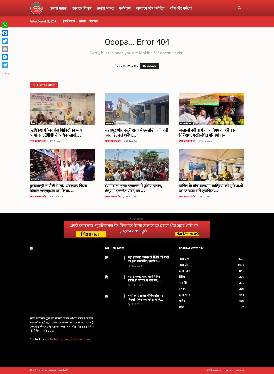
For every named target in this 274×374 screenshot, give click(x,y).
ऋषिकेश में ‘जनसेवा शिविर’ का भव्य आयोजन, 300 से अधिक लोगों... (56, 133)
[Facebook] (5, 33)
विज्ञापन (93, 21)
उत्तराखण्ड (109, 123)
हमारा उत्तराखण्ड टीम (38, 140)
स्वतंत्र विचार (82, 8)
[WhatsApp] (5, 25)
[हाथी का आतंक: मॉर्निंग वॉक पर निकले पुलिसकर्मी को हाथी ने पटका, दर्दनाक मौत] (115, 301)
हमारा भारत (105, 8)
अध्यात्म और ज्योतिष (150, 8)
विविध (33, 123)
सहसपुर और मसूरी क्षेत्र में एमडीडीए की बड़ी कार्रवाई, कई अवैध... (136, 133)
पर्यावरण (125, 8)
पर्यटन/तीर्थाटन (185, 123)
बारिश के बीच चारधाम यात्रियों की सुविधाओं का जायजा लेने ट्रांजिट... (211, 188)
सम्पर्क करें (239, 370)
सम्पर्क (82, 21)
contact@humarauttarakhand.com (67, 339)
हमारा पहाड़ (58, 8)
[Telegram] (5, 65)
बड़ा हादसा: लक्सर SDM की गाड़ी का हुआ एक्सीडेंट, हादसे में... (148, 259)
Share (5, 73)
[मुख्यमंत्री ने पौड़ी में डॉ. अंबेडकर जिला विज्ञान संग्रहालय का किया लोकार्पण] (62, 165)
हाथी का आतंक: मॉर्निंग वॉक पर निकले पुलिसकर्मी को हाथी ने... (145, 298)
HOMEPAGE (149, 65)
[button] (239, 8)
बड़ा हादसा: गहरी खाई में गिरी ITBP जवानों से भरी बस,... (144, 278)
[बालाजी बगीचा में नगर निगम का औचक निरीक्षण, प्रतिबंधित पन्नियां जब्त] (211, 109)
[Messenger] (5, 57)
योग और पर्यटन (181, 8)
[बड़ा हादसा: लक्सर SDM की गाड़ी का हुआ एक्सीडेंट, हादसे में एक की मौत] (115, 263)
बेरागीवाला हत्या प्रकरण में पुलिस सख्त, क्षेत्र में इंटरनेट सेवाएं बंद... (133, 188)
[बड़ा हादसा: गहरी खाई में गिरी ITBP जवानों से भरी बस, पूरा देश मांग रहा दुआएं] (115, 282)
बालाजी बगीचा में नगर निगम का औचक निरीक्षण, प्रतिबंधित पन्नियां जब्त (207, 133)
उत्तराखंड (183, 179)
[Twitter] (5, 41)
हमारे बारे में (69, 21)
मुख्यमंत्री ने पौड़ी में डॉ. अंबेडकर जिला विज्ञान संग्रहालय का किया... (58, 188)
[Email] (5, 49)
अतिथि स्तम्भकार (214, 370)
